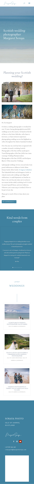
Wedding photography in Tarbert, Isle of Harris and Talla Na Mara (17, 388)
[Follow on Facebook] (13, 441)
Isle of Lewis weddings (14, 357)
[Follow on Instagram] (17, 441)
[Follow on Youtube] (20, 441)
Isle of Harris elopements (17, 326)
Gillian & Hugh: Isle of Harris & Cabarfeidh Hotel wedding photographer (17, 354)
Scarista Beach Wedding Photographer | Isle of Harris (17, 323)
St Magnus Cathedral (25, 170)
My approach (8, 201)
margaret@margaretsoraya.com (16, 449)
